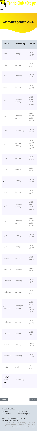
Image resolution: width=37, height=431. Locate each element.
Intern (33, 427)
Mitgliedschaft (21, 423)
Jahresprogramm (11, 425)
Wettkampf (31, 423)
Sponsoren (21, 425)
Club (13, 423)
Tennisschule (31, 425)
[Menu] (2, 9)
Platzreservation (17, 427)
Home (8, 423)
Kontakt (26, 427)
